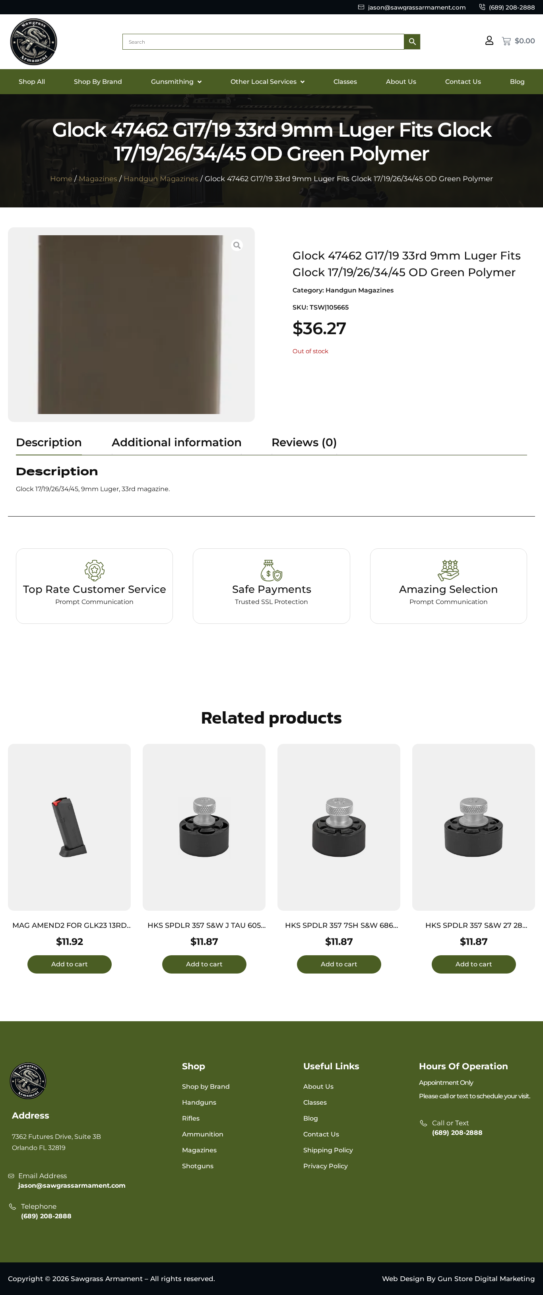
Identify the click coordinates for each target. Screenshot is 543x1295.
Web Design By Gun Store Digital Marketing (458, 1279)
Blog (517, 81)
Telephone (38, 1206)
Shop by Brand (206, 1086)
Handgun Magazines (161, 178)
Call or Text (450, 1123)
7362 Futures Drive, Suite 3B (56, 1136)
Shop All (32, 81)
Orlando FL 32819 (39, 1148)
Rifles (191, 1118)
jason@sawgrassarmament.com (72, 1185)
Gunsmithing (172, 81)
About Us (401, 81)
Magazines (98, 178)
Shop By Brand (98, 81)
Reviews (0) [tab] (304, 442)
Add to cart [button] (69, 964)
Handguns (199, 1102)
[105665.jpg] (131, 324)
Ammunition (202, 1134)
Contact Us (463, 81)
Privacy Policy (325, 1166)
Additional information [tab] (177, 442)
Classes (345, 81)
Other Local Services (264, 81)
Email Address (42, 1176)
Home (61, 178)
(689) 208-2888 (46, 1216)
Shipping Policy (328, 1150)
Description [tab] (49, 442)
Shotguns (197, 1166)
